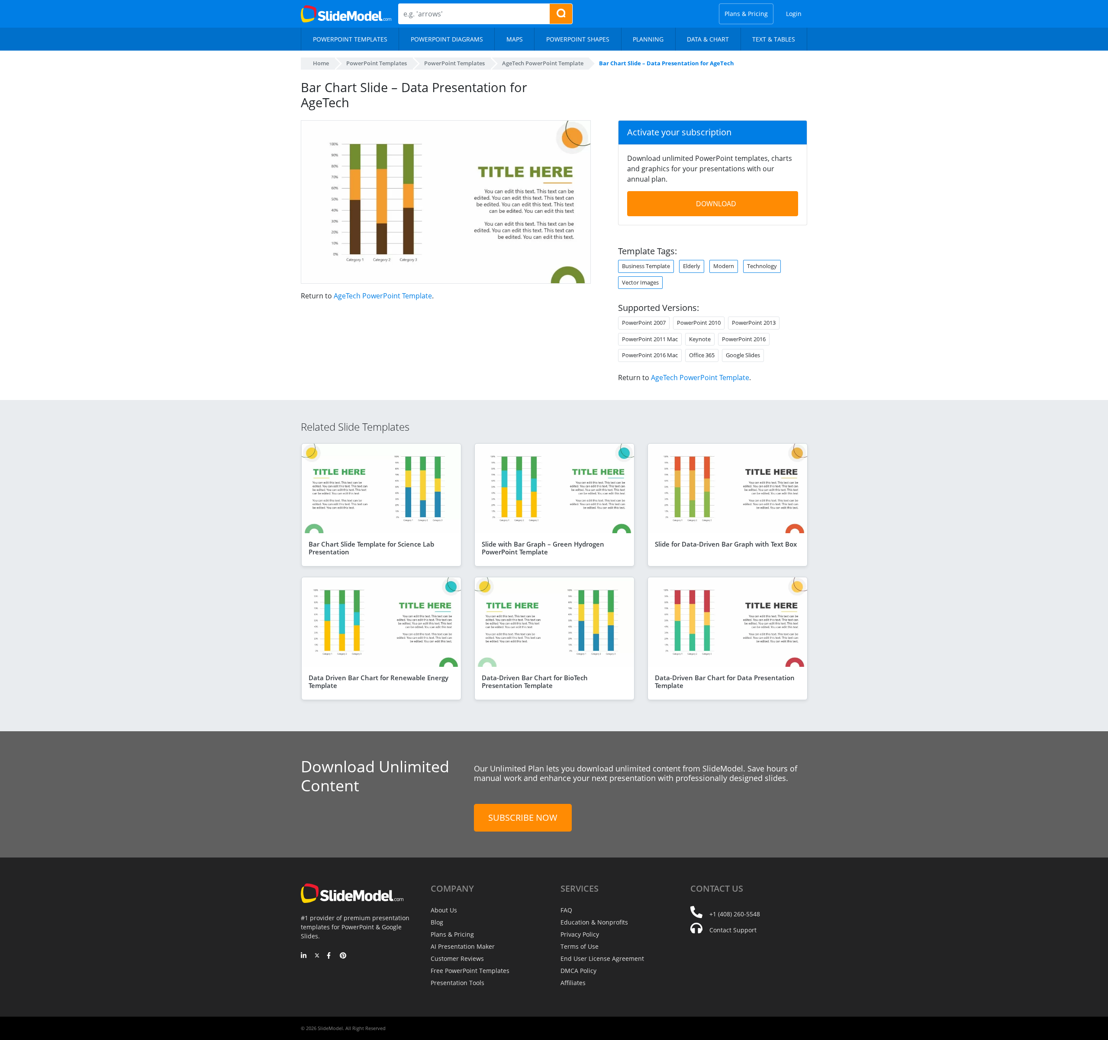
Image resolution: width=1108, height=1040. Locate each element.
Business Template (646, 266)
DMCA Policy (578, 970)
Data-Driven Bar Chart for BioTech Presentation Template (535, 681)
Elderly (691, 266)
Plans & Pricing (746, 14)
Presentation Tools (457, 983)
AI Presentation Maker (463, 946)
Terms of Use (579, 946)
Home (321, 63)
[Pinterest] (343, 956)
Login (794, 14)
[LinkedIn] (304, 956)
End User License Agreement (602, 958)
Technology (762, 266)
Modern (723, 266)
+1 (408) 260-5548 (734, 914)
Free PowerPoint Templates (470, 970)
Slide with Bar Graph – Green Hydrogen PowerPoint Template (543, 548)
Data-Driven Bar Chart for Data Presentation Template (725, 681)
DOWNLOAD (716, 203)
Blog (437, 922)
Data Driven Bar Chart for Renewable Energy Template (378, 681)
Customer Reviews (457, 958)
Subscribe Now (522, 817)
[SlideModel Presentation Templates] (346, 13)
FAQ (566, 910)
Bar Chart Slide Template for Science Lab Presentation (371, 548)
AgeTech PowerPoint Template (383, 296)
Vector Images (640, 282)
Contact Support (733, 930)
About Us (444, 910)
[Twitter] (317, 956)
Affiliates (573, 983)
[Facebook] (330, 956)
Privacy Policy (579, 934)
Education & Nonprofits (594, 922)
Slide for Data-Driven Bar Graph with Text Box (726, 544)
